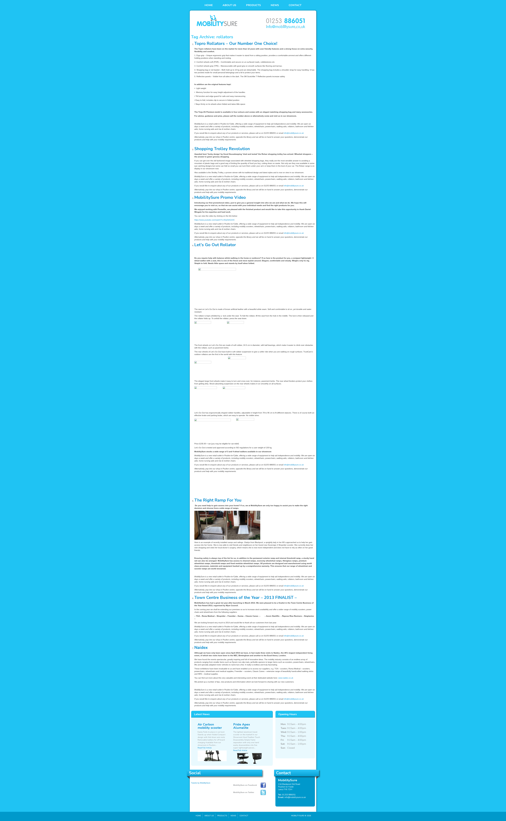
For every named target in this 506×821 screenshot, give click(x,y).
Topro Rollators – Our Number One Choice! (235, 43)
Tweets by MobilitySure (200, 783)
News (275, 5)
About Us (229, 5)
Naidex (201, 647)
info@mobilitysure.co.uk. (294, 133)
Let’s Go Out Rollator (215, 245)
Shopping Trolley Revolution (222, 149)
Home (209, 5)
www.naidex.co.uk (285, 678)
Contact (295, 5)
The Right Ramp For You (217, 500)
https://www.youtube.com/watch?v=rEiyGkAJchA (214, 220)
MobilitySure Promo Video (220, 197)
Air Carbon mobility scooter (210, 726)
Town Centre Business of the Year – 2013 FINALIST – (245, 597)
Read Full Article (205, 748)
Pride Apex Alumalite (241, 726)
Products (253, 5)
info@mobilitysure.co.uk (295, 797)
